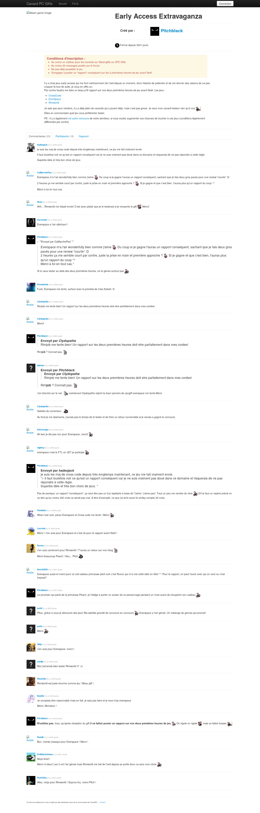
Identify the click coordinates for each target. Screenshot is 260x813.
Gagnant (84, 136)
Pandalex (42, 510)
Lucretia (41, 528)
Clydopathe (43, 301)
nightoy (41, 447)
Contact (102, 802)
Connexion (225, 3)
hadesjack (42, 144)
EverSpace (55, 99)
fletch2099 (42, 569)
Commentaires (40, 136)
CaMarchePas (44, 172)
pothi (39, 608)
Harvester (42, 219)
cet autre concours (78, 118)
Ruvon (40, 545)
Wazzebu (41, 678)
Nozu (39, 201)
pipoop (40, 365)
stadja (40, 661)
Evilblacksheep (45, 754)
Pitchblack (172, 30)
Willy (39, 644)
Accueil (63, 3)
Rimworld (54, 102)
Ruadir (40, 737)
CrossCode (55, 95)
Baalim (40, 695)
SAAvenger (43, 429)
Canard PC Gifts (40, 3)
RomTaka (42, 777)
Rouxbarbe (42, 284)
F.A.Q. (75, 3)
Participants (65, 136)
